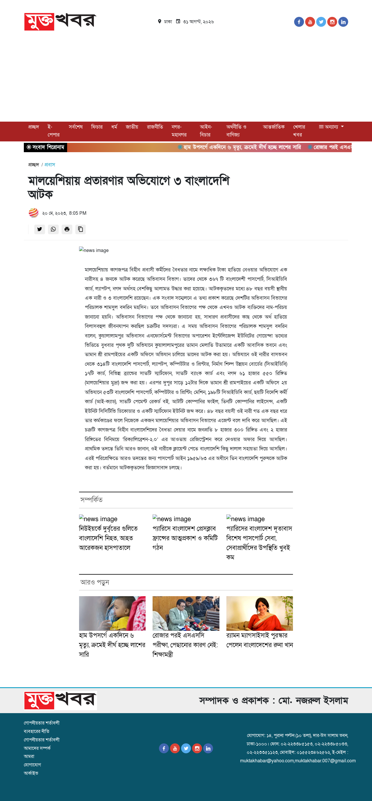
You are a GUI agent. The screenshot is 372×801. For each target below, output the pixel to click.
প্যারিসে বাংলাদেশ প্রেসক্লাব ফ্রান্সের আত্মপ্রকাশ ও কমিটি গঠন (185, 538)
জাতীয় (132, 127)
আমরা (29, 756)
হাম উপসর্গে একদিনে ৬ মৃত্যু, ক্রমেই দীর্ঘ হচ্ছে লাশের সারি (112, 645)
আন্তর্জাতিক (274, 127)
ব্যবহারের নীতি (36, 731)
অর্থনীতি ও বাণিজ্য (236, 131)
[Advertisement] (186, 78)
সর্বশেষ (76, 127)
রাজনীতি (155, 127)
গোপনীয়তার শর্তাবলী (42, 723)
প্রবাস (49, 164)
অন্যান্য (331, 127)
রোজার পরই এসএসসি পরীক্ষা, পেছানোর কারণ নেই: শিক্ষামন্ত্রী (185, 645)
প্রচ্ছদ (33, 127)
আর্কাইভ (31, 773)
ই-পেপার (54, 131)
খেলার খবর (299, 131)
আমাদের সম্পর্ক (37, 748)
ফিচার (97, 127)
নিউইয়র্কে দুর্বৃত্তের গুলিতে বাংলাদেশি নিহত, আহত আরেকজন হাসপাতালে (108, 538)
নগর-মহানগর (179, 131)
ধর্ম (114, 127)
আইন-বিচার (206, 131)
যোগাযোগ (32, 765)
